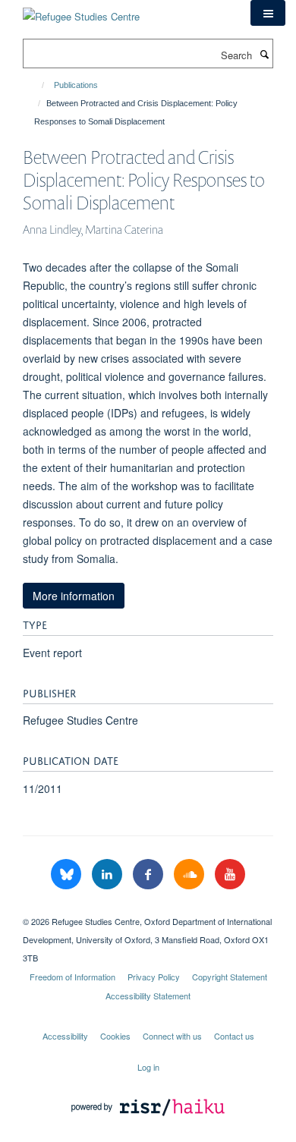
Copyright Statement (229, 977)
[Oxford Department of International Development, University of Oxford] (148, 908)
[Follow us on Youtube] (230, 874)
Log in (148, 1067)
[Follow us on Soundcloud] (190, 874)
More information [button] (74, 595)
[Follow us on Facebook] (149, 874)
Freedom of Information (72, 977)
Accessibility (65, 1036)
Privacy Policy (154, 977)
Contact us (234, 1036)
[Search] (264, 54)
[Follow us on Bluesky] (67, 874)
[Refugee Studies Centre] (81, 11)
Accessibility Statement (148, 995)
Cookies (115, 1036)
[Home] (36, 85)
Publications (76, 85)
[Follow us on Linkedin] (108, 874)
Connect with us (172, 1036)
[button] (267, 13)
